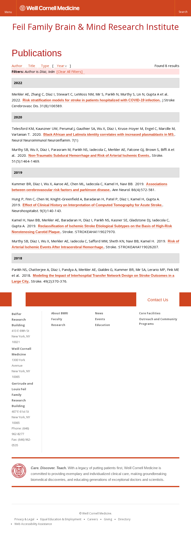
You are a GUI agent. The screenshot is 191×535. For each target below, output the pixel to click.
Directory (124, 519)
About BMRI (59, 313)
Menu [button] (8, 12)
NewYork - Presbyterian (134, 496)
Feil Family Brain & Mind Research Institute (95, 26)
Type (45, 65)
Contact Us (157, 300)
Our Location (19, 299)
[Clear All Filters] (69, 71)
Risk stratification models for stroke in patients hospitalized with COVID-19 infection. (91, 100)
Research (58, 325)
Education (102, 325)
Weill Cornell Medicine (61, 496)
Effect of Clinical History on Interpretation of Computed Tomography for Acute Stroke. (92, 205)
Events (100, 319)
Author (17, 65)
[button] (183, 8)
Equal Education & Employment (60, 519)
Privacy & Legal (24, 519)
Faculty (56, 319)
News (99, 313)
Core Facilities (149, 313)
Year (60, 65)
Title (31, 65)
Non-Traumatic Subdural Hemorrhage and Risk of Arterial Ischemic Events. (89, 155)
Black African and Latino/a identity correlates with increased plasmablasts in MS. (108, 134)
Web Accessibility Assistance (33, 524)
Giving (108, 519)
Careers (92, 519)
